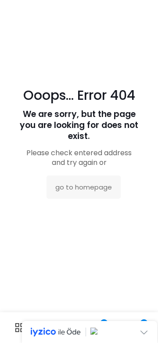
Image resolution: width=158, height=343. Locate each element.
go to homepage (83, 187)
